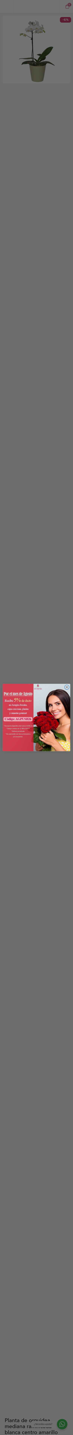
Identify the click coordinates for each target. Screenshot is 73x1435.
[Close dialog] (67, 687)
